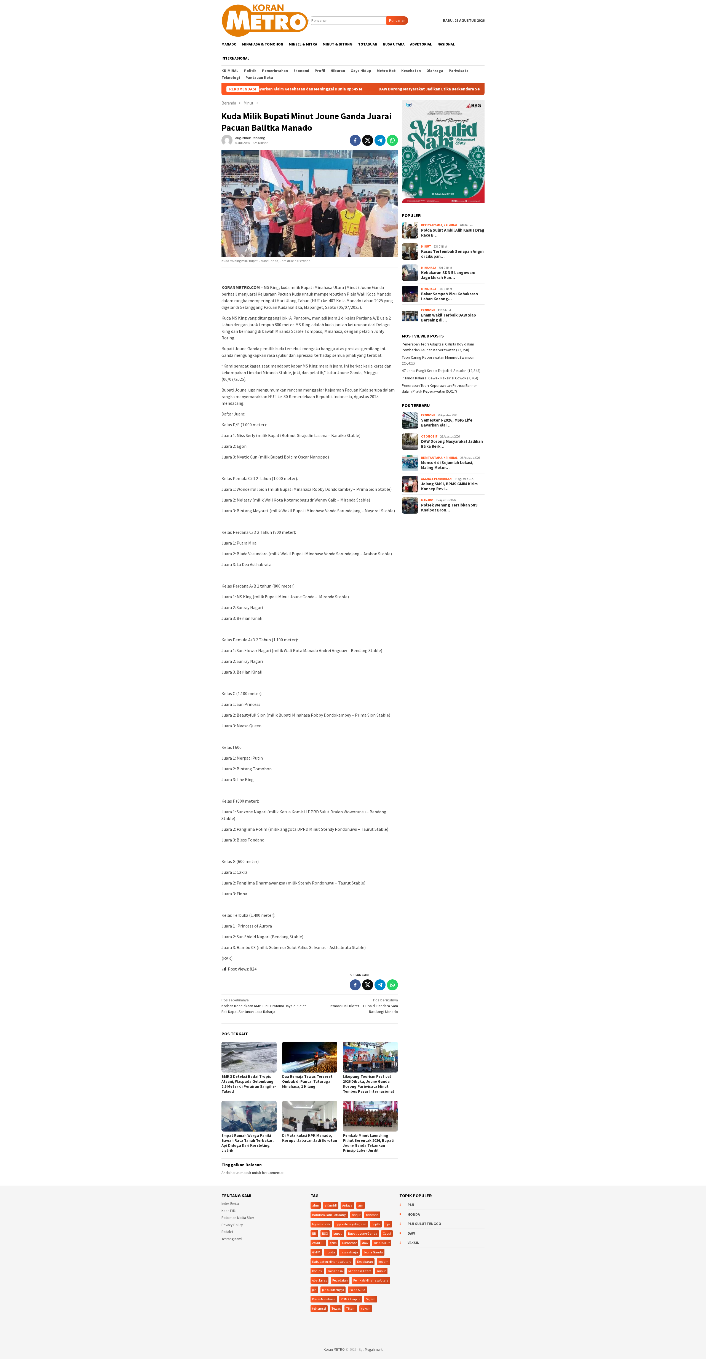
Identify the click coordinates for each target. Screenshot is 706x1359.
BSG (325, 1233)
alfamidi (331, 1205)
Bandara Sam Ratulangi (329, 1215)
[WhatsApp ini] (392, 140)
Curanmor (349, 1243)
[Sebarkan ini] (355, 140)
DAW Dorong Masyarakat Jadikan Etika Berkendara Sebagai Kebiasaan (390, 89)
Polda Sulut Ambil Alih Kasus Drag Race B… (452, 233)
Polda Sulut (357, 1290)
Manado (427, 500)
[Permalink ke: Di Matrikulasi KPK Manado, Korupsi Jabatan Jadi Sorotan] (309, 1116)
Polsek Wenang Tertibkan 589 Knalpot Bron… (449, 508)
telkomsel (319, 1308)
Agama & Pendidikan (436, 479)
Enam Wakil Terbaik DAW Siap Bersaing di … (448, 318)
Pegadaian (340, 1280)
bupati (338, 1233)
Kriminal (450, 225)
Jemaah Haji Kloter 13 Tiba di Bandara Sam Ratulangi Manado (363, 1006)
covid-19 (318, 1243)
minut (381, 1271)
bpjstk (376, 1224)
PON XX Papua (350, 1299)
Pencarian (397, 20)
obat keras (319, 1280)
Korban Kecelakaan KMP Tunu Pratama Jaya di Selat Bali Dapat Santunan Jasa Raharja (263, 1006)
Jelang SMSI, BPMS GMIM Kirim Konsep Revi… (449, 486)
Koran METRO (334, 1349)
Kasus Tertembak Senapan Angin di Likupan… (452, 254)
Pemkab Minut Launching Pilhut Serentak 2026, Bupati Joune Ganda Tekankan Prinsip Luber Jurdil (368, 1143)
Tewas (336, 1308)
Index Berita (230, 1203)
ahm (315, 1205)
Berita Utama (431, 225)
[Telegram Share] (380, 140)
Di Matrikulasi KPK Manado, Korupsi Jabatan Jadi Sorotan (309, 1138)
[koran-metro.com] (264, 20)
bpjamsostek (321, 1224)
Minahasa (428, 268)
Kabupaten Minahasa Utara (332, 1261)
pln (314, 1290)
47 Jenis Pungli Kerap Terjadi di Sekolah (434, 370)
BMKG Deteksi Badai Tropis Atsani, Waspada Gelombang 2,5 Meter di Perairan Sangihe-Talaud (248, 1084)
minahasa (335, 1271)
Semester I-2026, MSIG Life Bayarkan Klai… (446, 423)
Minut (426, 246)
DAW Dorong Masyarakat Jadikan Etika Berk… (452, 444)
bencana (372, 1215)
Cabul (387, 1233)
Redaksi (227, 1231)
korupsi (317, 1271)
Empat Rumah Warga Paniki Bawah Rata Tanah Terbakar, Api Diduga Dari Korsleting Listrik (247, 1143)
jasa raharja (349, 1252)
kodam (383, 1261)
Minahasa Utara (359, 1271)
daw (365, 1243)
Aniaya (347, 1205)
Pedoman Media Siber (237, 1217)
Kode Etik (228, 1210)
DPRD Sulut (382, 1243)
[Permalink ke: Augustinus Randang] (226, 140)
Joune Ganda (373, 1252)
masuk (245, 1172)
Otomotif (429, 436)
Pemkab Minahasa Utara (371, 1280)
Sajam (370, 1299)
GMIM (316, 1252)
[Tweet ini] (367, 140)
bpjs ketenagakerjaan (351, 1224)
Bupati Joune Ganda (362, 1233)
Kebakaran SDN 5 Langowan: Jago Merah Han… (448, 275)
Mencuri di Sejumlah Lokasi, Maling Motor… (447, 465)
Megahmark (374, 1349)
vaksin (365, 1308)
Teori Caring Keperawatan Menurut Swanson (438, 357)
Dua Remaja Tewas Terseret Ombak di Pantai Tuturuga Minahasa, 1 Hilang (307, 1081)
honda (330, 1252)
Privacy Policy (232, 1225)
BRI (314, 1233)
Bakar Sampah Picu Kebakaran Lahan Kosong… (449, 296)
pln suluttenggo (333, 1290)
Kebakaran (365, 1261)
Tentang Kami (231, 1239)
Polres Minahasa (323, 1299)
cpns (333, 1243)
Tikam (350, 1308)
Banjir (356, 1215)
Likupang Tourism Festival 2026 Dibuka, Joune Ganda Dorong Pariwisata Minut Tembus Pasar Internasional (368, 1084)
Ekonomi (428, 310)
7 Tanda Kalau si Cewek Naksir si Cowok (434, 378)
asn (360, 1205)
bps (388, 1224)
